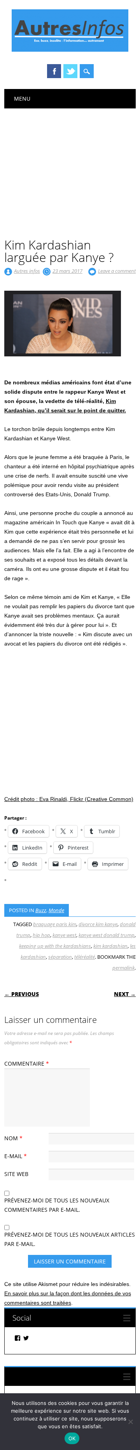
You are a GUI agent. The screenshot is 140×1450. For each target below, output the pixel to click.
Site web (16, 1174)
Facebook (54, 71)
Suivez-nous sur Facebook (55, 1376)
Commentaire (26, 1063)
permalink (123, 967)
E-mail (15, 1156)
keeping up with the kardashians (55, 945)
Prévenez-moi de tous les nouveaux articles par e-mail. (69, 1239)
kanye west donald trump (107, 935)
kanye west (64, 935)
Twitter (70, 71)
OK (72, 1438)
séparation (60, 956)
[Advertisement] (70, 166)
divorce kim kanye (98, 924)
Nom (13, 1138)
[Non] (130, 1422)
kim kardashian (110, 945)
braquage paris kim (54, 924)
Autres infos (27, 270)
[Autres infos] (70, 50)
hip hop (41, 935)
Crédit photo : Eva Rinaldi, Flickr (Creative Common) (68, 799)
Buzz (40, 910)
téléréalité (84, 956)
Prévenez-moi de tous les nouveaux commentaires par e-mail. (56, 1205)
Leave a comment (117, 270)
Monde (56, 910)
